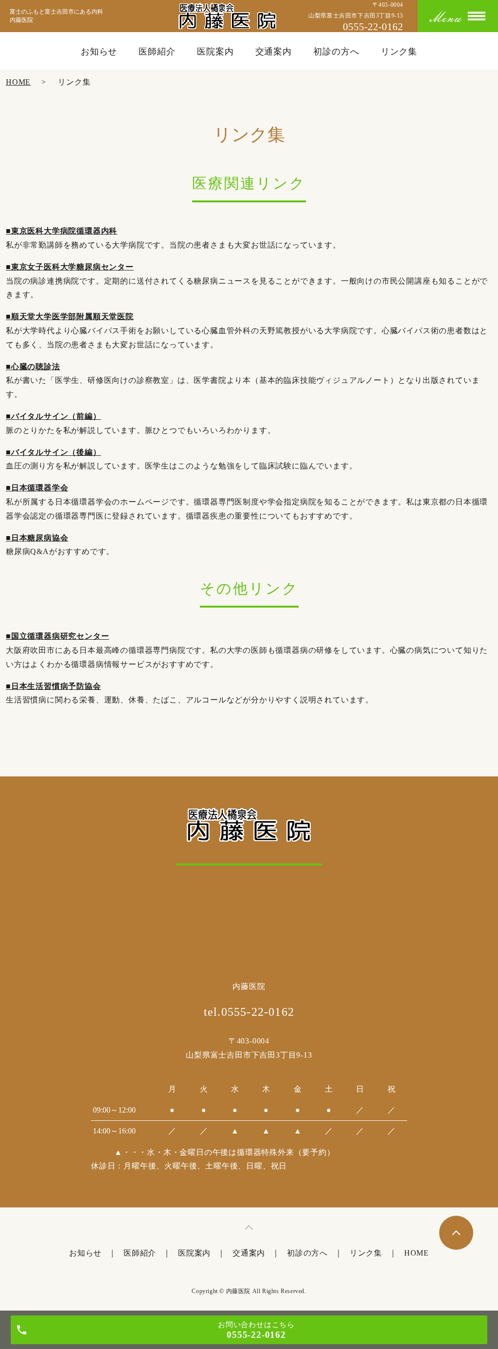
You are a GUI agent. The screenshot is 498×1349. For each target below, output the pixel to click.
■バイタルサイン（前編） (53, 416)
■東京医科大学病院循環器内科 (61, 231)
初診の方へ (336, 51)
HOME (18, 82)
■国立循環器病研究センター (57, 636)
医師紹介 (157, 51)
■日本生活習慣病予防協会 (53, 686)
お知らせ (99, 51)
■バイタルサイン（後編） (53, 452)
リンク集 (399, 51)
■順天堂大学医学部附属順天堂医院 (70, 316)
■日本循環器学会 (37, 488)
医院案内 (215, 51)
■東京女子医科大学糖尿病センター (70, 267)
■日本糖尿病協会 (37, 538)
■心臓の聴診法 (33, 366)
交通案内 (273, 51)
